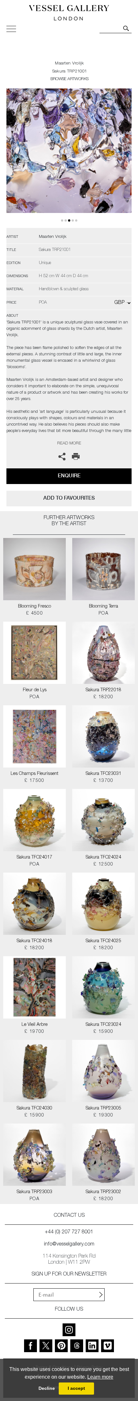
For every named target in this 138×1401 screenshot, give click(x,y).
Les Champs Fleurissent (34, 774)
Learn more (100, 1377)
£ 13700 (103, 781)
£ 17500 (34, 781)
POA (103, 613)
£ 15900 (103, 1032)
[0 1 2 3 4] (69, 158)
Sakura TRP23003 (34, 1192)
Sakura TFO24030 (34, 1108)
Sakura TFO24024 (103, 857)
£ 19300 (103, 1115)
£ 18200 (103, 697)
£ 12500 (103, 864)
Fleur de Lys (35, 690)
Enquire (69, 476)
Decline (47, 1388)
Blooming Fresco (34, 606)
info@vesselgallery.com (69, 1244)
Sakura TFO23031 (103, 774)
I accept (76, 1388)
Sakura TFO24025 (103, 941)
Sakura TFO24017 (34, 857)
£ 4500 (34, 613)
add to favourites (69, 498)
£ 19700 (34, 1032)
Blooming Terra (103, 606)
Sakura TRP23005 (103, 1108)
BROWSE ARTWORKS (69, 79)
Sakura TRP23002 (103, 1192)
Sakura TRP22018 (103, 690)
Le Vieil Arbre (34, 1025)
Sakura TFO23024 (103, 1025)
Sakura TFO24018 (34, 941)
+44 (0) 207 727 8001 (69, 1232)
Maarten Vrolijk (69, 64)
